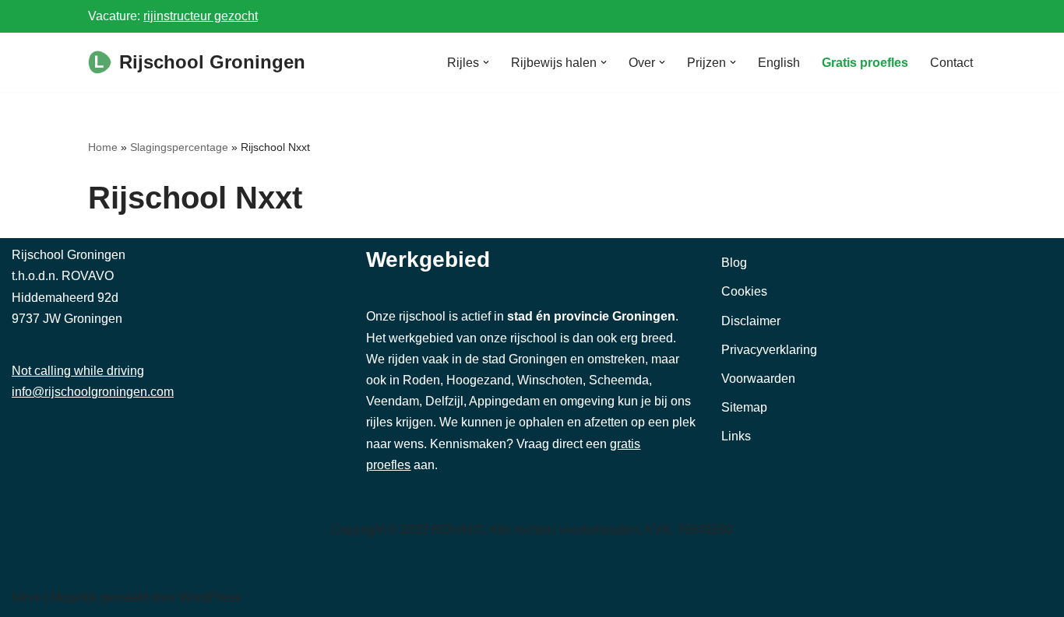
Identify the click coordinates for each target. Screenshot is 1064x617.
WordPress (210, 597)
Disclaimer (750, 321)
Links (736, 436)
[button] (486, 62)
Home (103, 147)
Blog (734, 262)
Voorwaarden (758, 378)
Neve (26, 597)
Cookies (744, 291)
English (779, 62)
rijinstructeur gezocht (200, 16)
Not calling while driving (78, 370)
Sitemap (744, 407)
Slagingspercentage (179, 147)
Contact (951, 62)
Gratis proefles (865, 62)
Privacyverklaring (769, 349)
